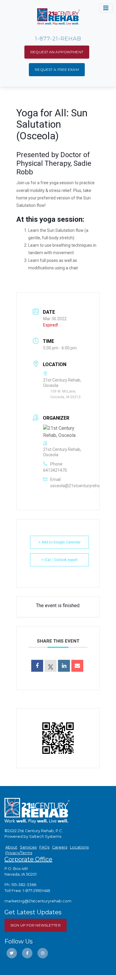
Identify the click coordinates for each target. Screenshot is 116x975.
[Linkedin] (64, 666)
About (11, 847)
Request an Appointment (56, 52)
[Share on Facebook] (37, 666)
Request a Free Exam (57, 69)
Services (28, 847)
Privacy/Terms (18, 853)
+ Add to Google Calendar (60, 542)
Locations (79, 847)
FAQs (44, 847)
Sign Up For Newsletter (35, 925)
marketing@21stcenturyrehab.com (37, 901)
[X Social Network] (51, 666)
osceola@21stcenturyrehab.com (81, 485)
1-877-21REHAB (36, 890)
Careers (59, 847)
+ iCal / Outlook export (59, 560)
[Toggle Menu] (105, 8)
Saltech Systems (45, 836)
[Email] (77, 666)
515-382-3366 (23, 884)
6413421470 (55, 470)
